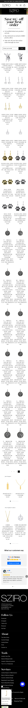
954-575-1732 (5, 609)
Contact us (4, 647)
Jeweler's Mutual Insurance (8, 661)
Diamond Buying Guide (6, 659)
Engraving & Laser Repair (7, 680)
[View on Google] (4, 571)
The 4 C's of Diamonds (7, 664)
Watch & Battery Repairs (7, 675)
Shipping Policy (18, 701)
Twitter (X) (4, 623)
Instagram (3, 621)
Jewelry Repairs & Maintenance (9, 673)
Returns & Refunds (20, 698)
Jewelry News (4, 642)
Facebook (3, 618)
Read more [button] (6, 582)
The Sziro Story (5, 637)
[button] (1, 576)
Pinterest (3, 626)
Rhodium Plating (5, 688)
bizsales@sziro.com (6, 607)
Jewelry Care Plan (5, 656)
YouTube (3, 628)
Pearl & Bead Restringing (7, 683)
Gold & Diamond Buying (7, 685)
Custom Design (5, 640)
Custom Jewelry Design (7, 677)
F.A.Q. (2, 645)
